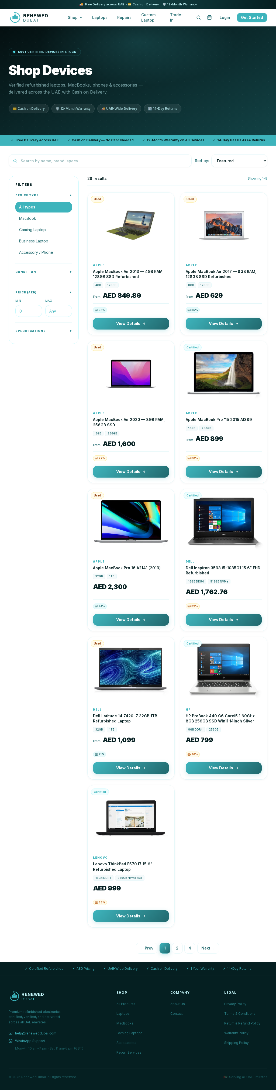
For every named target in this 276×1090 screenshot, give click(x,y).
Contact (176, 1014)
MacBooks (124, 1023)
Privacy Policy (235, 1004)
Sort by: (202, 160)
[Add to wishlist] (167, 250)
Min (18, 300)
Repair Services (129, 1052)
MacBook (27, 218)
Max (48, 300)
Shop (73, 17)
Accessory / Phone (36, 252)
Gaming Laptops (129, 1033)
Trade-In (176, 17)
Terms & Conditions (240, 1014)
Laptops (100, 17)
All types (27, 207)
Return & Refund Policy (242, 1023)
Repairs (124, 17)
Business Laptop (33, 241)
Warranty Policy (236, 1033)
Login (225, 17)
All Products (125, 1004)
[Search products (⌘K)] (198, 17)
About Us (177, 1004)
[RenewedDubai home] (33, 17)
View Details (128, 323)
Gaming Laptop (32, 229)
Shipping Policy (236, 1043)
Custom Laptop (148, 17)
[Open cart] (209, 17)
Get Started (252, 17)
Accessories (126, 1043)
